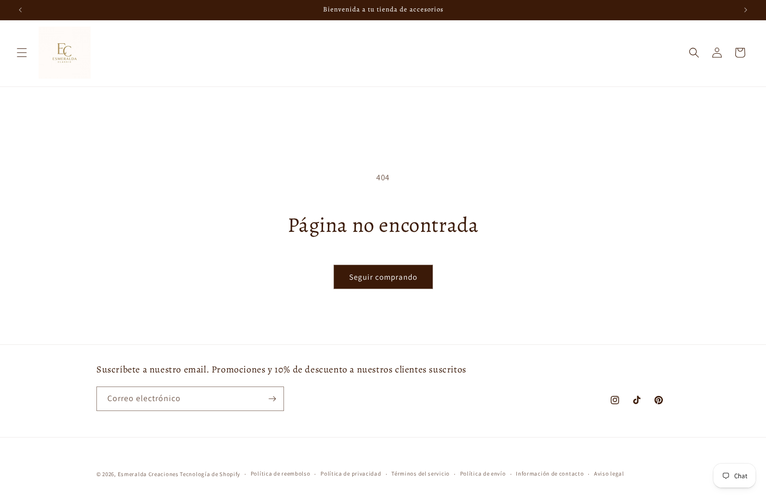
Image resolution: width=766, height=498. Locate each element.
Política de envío (483, 473)
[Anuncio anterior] (20, 10)
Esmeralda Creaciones (149, 474)
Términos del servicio (420, 473)
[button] (21, 52)
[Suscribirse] (272, 399)
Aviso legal (609, 473)
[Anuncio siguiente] (745, 10)
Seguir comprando (383, 277)
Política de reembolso (281, 473)
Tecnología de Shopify (210, 474)
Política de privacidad (350, 473)
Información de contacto (550, 473)
